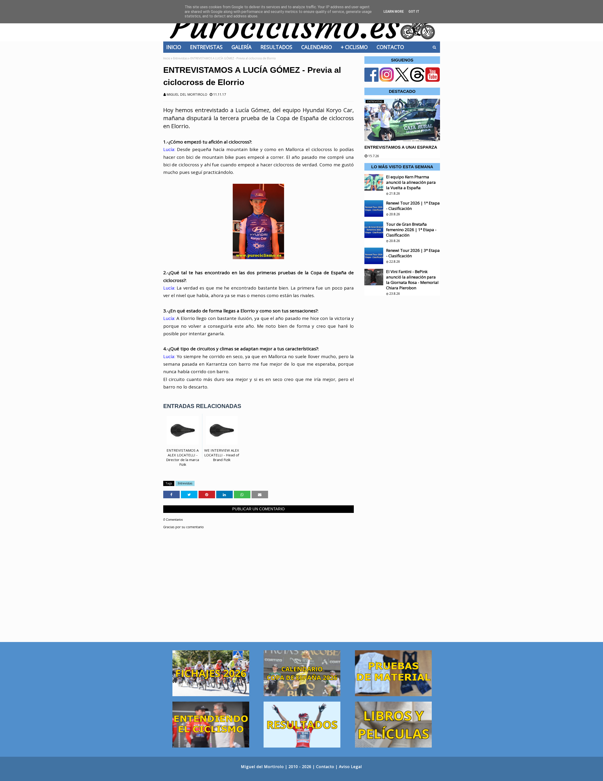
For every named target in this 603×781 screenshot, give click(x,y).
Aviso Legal (350, 766)
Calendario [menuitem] (318, 47)
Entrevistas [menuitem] (207, 47)
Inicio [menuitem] (175, 47)
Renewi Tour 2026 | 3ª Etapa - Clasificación (413, 253)
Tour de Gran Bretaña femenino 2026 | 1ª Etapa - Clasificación (411, 229)
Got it (413, 11)
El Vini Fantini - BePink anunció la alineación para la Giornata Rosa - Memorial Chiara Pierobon (412, 279)
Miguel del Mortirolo (187, 94)
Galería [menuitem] (243, 47)
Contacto (325, 766)
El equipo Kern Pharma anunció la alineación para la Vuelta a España (411, 182)
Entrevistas (180, 58)
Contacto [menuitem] (392, 47)
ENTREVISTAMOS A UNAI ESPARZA (400, 147)
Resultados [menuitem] (278, 47)
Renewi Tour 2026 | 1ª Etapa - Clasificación (413, 205)
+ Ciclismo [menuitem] (356, 47)
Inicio (166, 58)
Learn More (393, 11)
